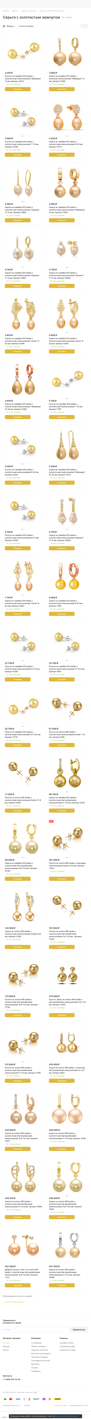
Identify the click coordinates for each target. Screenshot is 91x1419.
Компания (36, 1338)
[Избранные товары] (80, 3)
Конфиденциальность (11, 1405)
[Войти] (68, 3)
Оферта (27, 1405)
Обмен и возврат (38, 1346)
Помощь (64, 1338)
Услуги (6, 1350)
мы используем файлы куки (66, 1416)
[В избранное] (34, 89)
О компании (36, 1343)
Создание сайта (60, 1405)
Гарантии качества (39, 1350)
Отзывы (34, 1368)
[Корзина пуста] (86, 3)
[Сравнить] (39, 89)
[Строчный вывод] (82, 26)
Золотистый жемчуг (14, 1302)
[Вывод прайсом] (86, 26)
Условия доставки (67, 1346)
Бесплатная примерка (40, 1353)
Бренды (6, 1346)
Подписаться (79, 1329)
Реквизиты (36, 1371)
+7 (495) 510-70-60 (11, 1379)
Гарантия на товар (67, 1350)
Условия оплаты (66, 1343)
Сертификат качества (40, 1360)
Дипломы (35, 1364)
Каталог (6, 1343)
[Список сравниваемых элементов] (74, 3)
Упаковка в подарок (39, 1357)
